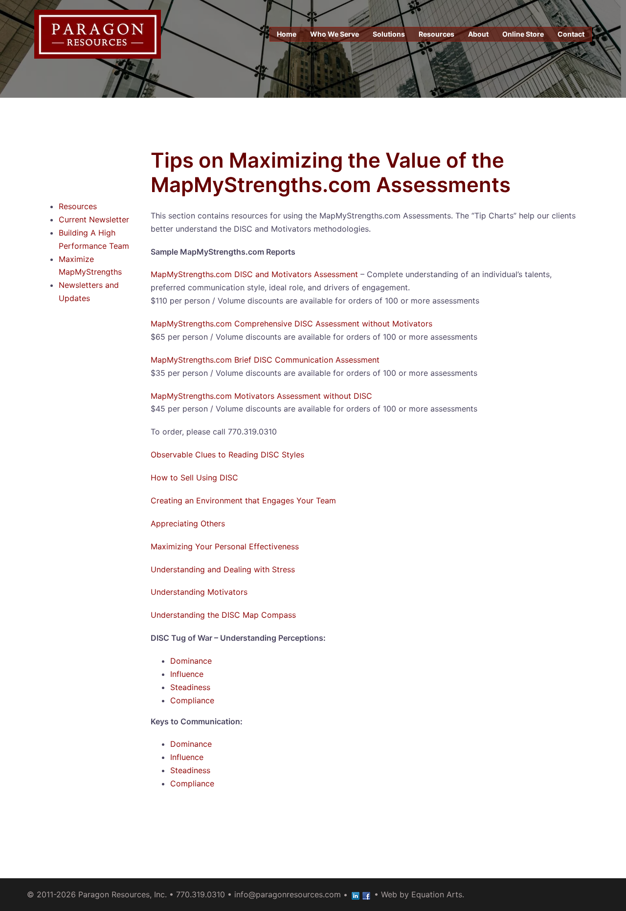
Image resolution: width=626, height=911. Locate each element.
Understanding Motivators (199, 592)
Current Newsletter (94, 219)
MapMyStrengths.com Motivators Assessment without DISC (261, 396)
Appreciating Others (188, 523)
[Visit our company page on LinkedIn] (355, 894)
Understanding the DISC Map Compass (223, 615)
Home (286, 34)
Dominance (191, 661)
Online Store (523, 34)
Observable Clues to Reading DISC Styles (227, 454)
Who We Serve (334, 34)
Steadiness (190, 687)
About (478, 34)
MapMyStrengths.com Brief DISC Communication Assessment (265, 360)
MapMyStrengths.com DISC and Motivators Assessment (254, 274)
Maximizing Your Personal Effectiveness (225, 546)
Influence (186, 674)
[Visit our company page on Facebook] (366, 894)
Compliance (192, 700)
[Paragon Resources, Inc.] (97, 33)
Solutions (389, 34)
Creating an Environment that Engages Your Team (243, 500)
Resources (436, 34)
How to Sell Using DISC (194, 477)
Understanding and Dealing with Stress (223, 569)
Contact (571, 34)
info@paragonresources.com (287, 894)
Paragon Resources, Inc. (122, 894)
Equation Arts (436, 894)
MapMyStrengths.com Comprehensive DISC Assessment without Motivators (291, 323)
